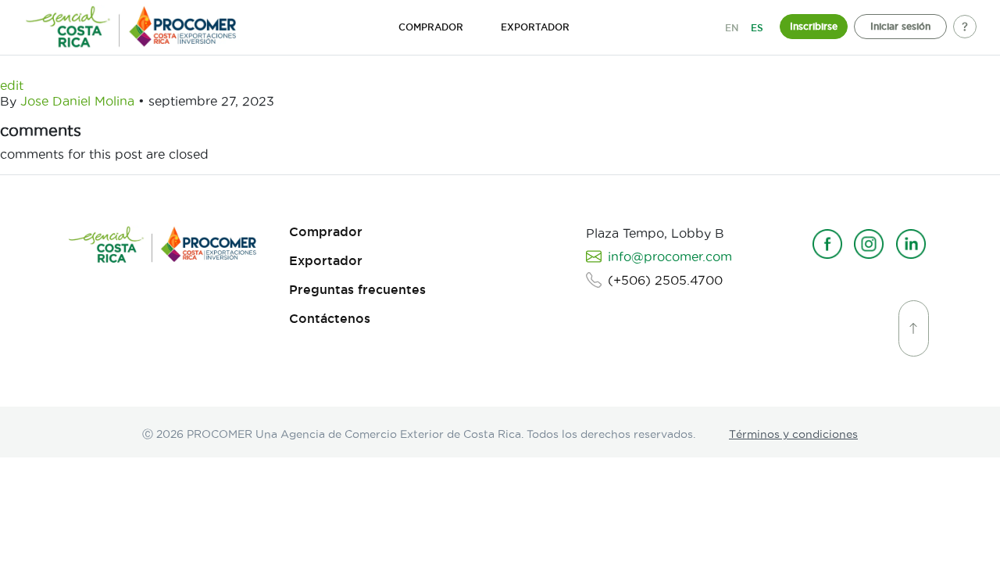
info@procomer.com (670, 256)
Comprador (325, 231)
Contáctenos (329, 318)
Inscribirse (814, 26)
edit (11, 85)
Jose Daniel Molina (77, 101)
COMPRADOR (430, 27)
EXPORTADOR (535, 27)
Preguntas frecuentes (357, 289)
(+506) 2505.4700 (665, 280)
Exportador (325, 260)
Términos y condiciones (793, 434)
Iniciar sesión (900, 26)
